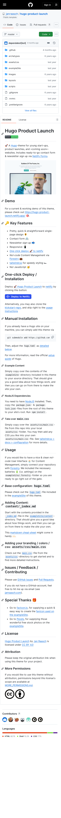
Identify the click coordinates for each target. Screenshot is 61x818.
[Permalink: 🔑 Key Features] (3, 223)
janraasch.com (13, 592)
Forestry (14, 258)
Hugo (14, 145)
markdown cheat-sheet (23, 532)
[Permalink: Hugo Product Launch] (3, 134)
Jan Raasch (40, 641)
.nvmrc (12, 98)
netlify (49, 286)
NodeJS (29, 401)
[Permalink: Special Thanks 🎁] (3, 600)
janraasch (12, 13)
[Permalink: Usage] (3, 450)
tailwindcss (16, 262)
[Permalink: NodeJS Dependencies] (3, 396)
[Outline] (57, 119)
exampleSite (15, 68)
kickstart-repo (13, 307)
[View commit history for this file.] (54, 43)
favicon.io (22, 607)
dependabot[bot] (17, 43)
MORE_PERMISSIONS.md (19, 685)
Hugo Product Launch (17, 641)
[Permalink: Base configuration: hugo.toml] (3, 486)
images (12, 74)
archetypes (14, 56)
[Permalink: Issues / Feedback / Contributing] (3, 570)
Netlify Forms (39, 156)
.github (12, 50)
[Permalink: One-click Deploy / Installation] (3, 277)
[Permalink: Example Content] (3, 365)
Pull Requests (46, 579)
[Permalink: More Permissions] (3, 669)
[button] (53, 337)
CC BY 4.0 (27, 644)
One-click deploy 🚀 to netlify (26, 251)
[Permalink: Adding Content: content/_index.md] (3, 504)
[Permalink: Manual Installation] (3, 318)
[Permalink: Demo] (3, 201)
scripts (12, 86)
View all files (30, 110)
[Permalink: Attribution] (3, 652)
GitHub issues (25, 579)
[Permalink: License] (3, 634)
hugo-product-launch (34, 13)
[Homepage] (30, 4)
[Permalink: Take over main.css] (3, 419)
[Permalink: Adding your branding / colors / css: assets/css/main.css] (3, 545)
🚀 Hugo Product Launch (28, 286)
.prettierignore (16, 104)
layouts (12, 80)
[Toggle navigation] (4, 4)
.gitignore (13, 92)
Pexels (20, 618)
